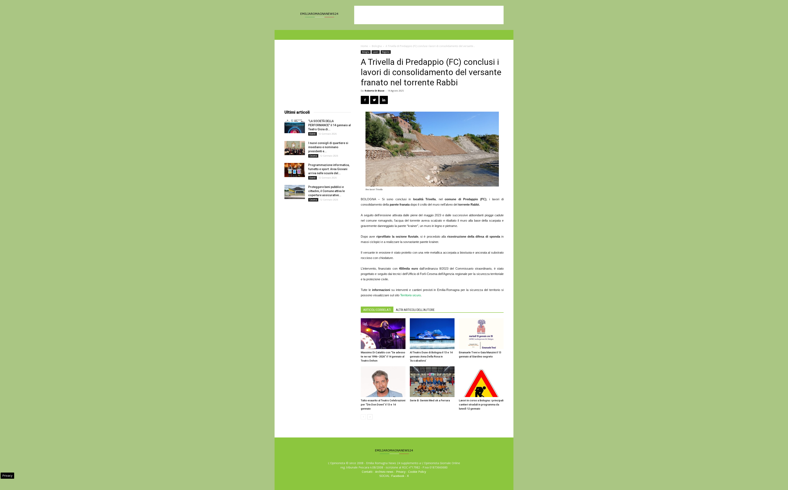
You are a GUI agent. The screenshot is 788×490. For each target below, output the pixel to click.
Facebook (397, 475)
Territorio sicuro (410, 295)
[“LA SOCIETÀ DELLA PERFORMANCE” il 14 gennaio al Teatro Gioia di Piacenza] (294, 126)
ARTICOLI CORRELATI (377, 309)
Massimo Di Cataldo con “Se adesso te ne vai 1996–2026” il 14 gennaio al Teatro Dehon (383, 356)
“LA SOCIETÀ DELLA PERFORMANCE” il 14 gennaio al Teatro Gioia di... (329, 125)
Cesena (313, 155)
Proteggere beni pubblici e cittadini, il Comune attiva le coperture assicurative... (326, 191)
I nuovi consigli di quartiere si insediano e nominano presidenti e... (328, 147)
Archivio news (384, 472)
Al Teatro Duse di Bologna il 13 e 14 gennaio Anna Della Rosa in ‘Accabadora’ (431, 356)
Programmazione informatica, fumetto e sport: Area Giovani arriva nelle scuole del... (328, 169)
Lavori (375, 51)
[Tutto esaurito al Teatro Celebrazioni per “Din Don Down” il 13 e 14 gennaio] (383, 381)
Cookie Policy (417, 472)
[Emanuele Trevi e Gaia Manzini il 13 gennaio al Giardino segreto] (481, 333)
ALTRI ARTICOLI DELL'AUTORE (415, 309)
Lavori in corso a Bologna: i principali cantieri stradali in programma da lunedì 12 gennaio (481, 404)
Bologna (377, 46)
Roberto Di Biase (374, 90)
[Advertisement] (429, 15)
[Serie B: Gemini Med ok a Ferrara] (432, 381)
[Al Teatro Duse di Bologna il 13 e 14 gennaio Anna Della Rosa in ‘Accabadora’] (432, 333)
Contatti (367, 472)
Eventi (312, 133)
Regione (385, 51)
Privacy (400, 472)
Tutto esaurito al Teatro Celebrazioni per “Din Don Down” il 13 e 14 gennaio (383, 404)
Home (364, 46)
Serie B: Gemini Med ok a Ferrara (430, 400)
